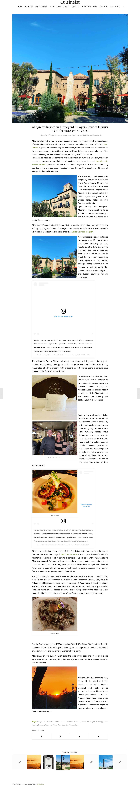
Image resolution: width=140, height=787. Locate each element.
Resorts (59, 135)
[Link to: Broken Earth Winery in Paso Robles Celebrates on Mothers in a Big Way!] (48, 762)
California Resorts (73, 722)
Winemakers (74, 725)
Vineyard (48, 725)
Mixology (99, 722)
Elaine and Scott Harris (93, 135)
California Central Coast (55, 722)
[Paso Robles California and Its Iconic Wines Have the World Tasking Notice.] (138, 393)
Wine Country (63, 725)
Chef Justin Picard (69, 554)
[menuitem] (19, 6)
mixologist (91, 722)
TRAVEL (74, 135)
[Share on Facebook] (41, 736)
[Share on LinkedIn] (79, 736)
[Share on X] (60, 736)
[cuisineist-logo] (70, 2)
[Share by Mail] (98, 736)
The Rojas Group (40, 784)
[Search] (123, 6)
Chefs (54, 135)
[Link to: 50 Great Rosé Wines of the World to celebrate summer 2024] (34, 762)
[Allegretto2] (70, 68)
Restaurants (67, 135)
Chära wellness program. (82, 232)
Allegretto (41, 722)
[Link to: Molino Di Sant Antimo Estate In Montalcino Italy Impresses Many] (91, 762)
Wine (80, 135)
